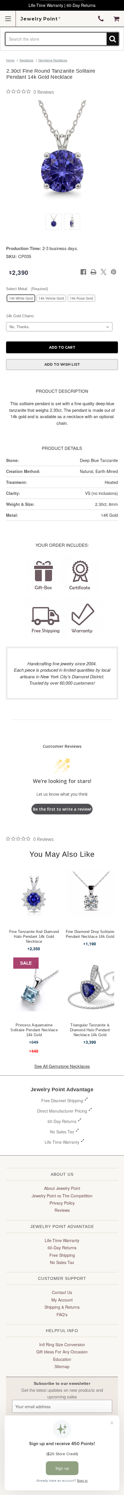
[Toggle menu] (8, 19)
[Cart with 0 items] (116, 19)
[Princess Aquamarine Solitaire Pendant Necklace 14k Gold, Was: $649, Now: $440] (34, 987)
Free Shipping (62, 1255)
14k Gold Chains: (20, 316)
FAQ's (62, 1314)
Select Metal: (27, 289)
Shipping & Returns (62, 1307)
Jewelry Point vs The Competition (62, 1196)
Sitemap (62, 1366)
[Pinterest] (114, 272)
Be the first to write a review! (62, 809)
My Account (62, 1300)
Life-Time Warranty (62, 1240)
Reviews (62, 1210)
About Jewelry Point (62, 1188)
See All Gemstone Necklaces (62, 1066)
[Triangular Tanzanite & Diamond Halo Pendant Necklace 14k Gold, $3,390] (90, 987)
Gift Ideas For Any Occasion (62, 1352)
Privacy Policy (62, 1203)
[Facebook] (83, 272)
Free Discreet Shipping (62, 1100)
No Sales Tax (62, 1132)
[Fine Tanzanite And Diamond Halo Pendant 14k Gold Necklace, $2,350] (34, 893)
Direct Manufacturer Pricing (62, 1111)
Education (62, 1359)
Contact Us (62, 1292)
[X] (103, 272)
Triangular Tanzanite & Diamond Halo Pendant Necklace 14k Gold (90, 1030)
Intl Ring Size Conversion (62, 1344)
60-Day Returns (62, 1121)
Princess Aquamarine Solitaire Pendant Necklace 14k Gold (34, 1030)
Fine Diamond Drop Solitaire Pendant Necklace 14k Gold (90, 934)
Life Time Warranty (62, 1142)
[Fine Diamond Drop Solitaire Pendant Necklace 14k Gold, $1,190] (90, 893)
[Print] (93, 272)
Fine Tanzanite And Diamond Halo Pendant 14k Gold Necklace (34, 936)
